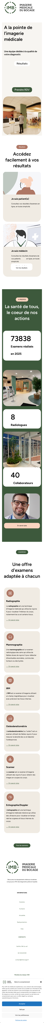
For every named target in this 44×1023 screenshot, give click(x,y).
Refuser (22, 1009)
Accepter (22, 1004)
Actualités (22, 915)
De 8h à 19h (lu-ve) (22, 946)
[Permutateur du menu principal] (41, 7)
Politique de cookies (21, 1020)
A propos (22, 909)
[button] (41, 982)
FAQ (22, 929)
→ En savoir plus (12, 620)
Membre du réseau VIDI (22, 975)
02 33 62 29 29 (22, 953)
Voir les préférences (22, 1015)
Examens (22, 902)
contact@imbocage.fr (22, 960)
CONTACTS (22, 937)
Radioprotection (22, 922)
